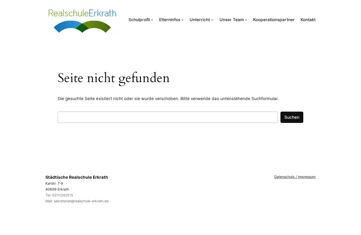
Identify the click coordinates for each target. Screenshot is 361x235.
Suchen (291, 117)
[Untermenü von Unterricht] (212, 19)
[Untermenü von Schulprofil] (152, 19)
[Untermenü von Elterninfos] (182, 19)
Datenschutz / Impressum (295, 177)
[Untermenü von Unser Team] (246, 19)
